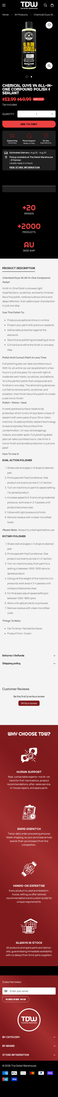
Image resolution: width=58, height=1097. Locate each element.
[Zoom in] (49, 65)
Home (5, 14)
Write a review (29, 703)
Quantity (8, 114)
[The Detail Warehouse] (29, 5)
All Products (21, 14)
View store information (24, 167)
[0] (52, 5)
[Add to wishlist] (49, 25)
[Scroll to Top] (52, 1081)
